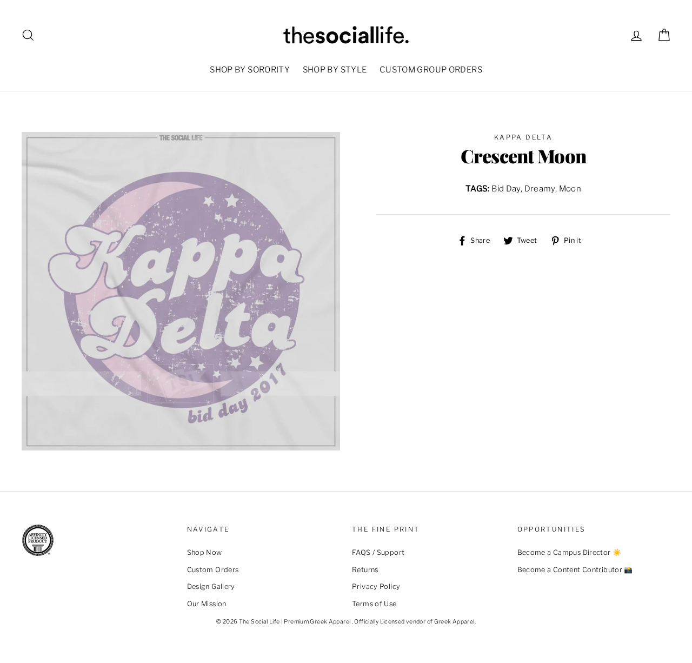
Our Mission (207, 604)
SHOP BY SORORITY (250, 70)
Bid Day (506, 189)
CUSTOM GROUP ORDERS (431, 70)
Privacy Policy (376, 586)
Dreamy (539, 189)
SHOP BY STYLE (335, 70)
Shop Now (204, 552)
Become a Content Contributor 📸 (575, 570)
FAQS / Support (378, 552)
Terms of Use (374, 604)
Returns (365, 570)
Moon (570, 189)
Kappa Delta (523, 137)
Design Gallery (211, 586)
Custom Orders (213, 570)
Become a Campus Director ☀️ (569, 552)
